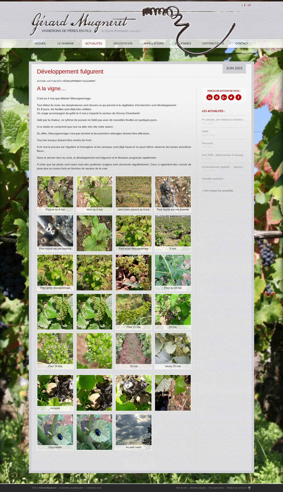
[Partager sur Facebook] (238, 97)
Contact (241, 43)
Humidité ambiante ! (213, 180)
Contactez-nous (93, 488)
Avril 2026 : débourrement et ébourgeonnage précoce (224, 157)
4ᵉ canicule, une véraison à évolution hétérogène (224, 121)
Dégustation (122, 43)
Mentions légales (198, 488)
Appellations (154, 43)
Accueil (40, 43)
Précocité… (208, 145)
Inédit (208, 133)
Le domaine (66, 43)
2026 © (44, 488)
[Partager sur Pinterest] (217, 97)
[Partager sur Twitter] (231, 97)
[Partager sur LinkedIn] (209, 97)
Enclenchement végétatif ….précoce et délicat (224, 169)
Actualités (93, 43)
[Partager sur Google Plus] (224, 97)
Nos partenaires (216, 488)
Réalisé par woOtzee (237, 488)
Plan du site (181, 488)
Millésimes (183, 43)
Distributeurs (213, 43)
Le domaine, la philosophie (71, 488)
